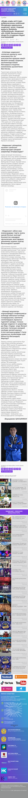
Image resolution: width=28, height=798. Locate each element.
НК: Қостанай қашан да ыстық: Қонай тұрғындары (19, 649)
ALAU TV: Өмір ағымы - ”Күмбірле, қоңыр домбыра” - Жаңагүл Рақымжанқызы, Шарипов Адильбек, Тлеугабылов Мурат (19, 503)
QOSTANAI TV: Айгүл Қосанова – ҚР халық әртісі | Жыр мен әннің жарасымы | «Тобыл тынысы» (19, 481)
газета (13, 769)
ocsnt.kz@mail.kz (8, 722)
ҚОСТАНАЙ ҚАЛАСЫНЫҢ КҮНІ (19, 579)
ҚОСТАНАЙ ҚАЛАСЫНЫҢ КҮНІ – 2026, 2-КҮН (19, 623)
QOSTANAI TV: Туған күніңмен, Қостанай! (17, 553)
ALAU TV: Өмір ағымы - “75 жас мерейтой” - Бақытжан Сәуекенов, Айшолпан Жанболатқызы (19, 488)
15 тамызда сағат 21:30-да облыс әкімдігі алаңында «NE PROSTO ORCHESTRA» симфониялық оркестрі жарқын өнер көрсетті (19, 588)
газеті (13, 762)
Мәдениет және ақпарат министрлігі (17, 739)
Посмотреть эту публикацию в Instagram (15, 206)
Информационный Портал (14, 754)
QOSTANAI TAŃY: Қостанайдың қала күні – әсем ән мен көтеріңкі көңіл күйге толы (19, 571)
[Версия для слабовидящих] (18, 14)
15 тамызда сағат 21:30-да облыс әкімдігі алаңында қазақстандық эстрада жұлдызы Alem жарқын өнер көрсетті (18, 597)
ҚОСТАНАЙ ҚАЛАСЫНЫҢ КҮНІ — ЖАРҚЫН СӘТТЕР (19, 614)
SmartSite (23, 790)
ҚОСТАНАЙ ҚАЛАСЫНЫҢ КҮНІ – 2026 (19, 658)
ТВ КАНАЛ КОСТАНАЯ (12, 746)
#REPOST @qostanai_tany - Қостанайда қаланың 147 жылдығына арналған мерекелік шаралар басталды (19, 632)
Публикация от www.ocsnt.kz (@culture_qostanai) (16, 223)
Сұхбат (3, 17)
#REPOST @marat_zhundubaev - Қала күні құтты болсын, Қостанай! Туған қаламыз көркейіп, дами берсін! (19, 606)
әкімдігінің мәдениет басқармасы (16, 730)
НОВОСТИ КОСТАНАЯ (12, 777)
